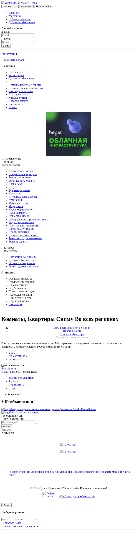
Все (12, 352)
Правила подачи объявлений (26, 88)
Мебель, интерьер (19, 203)
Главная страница (20, 471)
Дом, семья (15, 183)
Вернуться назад (11, 522)
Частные (15, 359)
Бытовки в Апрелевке (22, 263)
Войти (6, 46)
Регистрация (9, 53)
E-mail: (5, 31)
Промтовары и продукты (24, 225)
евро (12, 388)
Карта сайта (16, 104)
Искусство (15, 193)
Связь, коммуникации (22, 228)
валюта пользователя (21, 377)
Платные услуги (19, 94)
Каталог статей (18, 97)
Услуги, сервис (18, 241)
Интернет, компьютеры (23, 196)
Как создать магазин (21, 91)
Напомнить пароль (12, 59)
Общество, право (19, 215)
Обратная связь (40, 471)
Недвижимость (18, 212)
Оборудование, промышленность (29, 219)
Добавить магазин (20, 19)
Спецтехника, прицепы (23, 174)
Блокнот (14, 12)
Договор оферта (18, 100)
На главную (16, 72)
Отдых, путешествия (21, 222)
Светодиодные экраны (22, 256)
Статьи (13, 107)
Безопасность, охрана (22, 180)
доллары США (19, 384)
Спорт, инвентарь (19, 231)
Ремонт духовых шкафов (24, 266)
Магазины (15, 15)
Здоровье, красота (19, 190)
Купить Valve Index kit (22, 260)
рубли (13, 381)
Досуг (12, 187)
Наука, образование (20, 209)
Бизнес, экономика (20, 177)
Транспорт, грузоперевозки (25, 238)
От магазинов (18, 355)
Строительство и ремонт (24, 235)
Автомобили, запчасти (22, 171)
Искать (6, 426)
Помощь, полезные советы (25, 84)
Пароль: (6, 38)
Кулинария (15, 199)
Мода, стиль (16, 206)
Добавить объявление (22, 22)
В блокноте (15, 304)
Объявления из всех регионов (19, 526)
